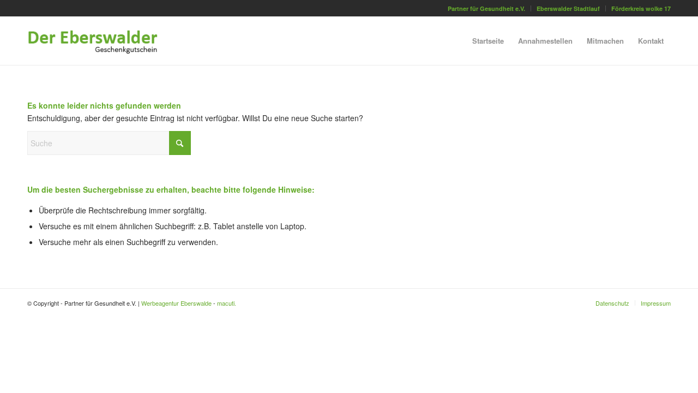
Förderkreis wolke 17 (641, 8)
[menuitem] (486, 8)
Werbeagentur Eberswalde (176, 303)
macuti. (226, 303)
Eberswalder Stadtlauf (568, 8)
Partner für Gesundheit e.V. (486, 8)
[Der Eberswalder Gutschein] (101, 41)
